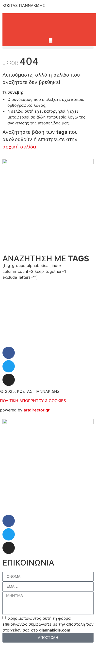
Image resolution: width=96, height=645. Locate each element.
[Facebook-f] (8, 353)
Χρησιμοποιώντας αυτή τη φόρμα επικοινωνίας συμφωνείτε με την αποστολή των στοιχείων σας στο (48, 624)
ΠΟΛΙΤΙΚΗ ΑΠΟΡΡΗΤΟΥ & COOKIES (33, 400)
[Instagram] (8, 380)
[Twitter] (8, 366)
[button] (48, 47)
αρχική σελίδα (19, 147)
